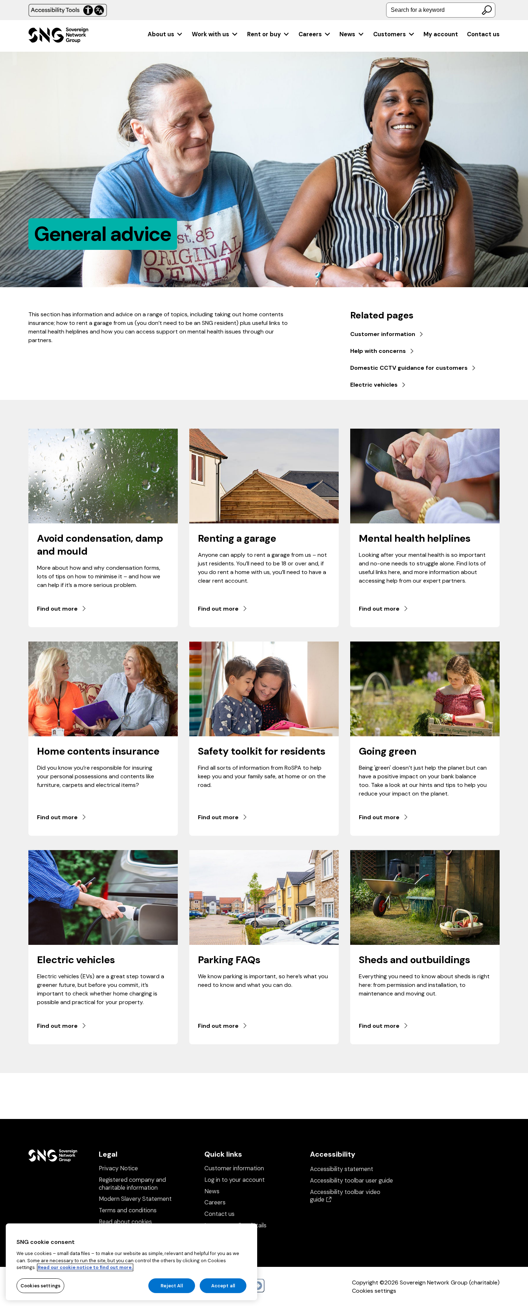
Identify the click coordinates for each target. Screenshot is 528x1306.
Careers (310, 34)
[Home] (58, 36)
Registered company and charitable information (132, 1183)
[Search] (486, 10)
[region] (131, 1261)
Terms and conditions (128, 1210)
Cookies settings (374, 1291)
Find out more (57, 608)
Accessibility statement (341, 1169)
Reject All (171, 1285)
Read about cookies (125, 1222)
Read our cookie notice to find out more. (85, 1267)
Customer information (234, 1168)
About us (161, 34)
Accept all (223, 1285)
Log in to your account (234, 1180)
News (347, 34)
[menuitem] (165, 34)
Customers (389, 34)
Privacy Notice (118, 1168)
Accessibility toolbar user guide (351, 1180)
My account (440, 34)
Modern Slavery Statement (135, 1199)
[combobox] (440, 10)
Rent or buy (264, 34)
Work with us (210, 34)
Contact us (483, 34)
